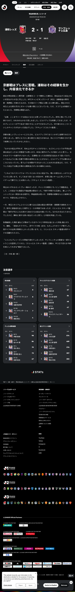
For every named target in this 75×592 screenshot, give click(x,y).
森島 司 (46, 38)
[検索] (70, 7)
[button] (64, 7)
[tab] (6, 65)
